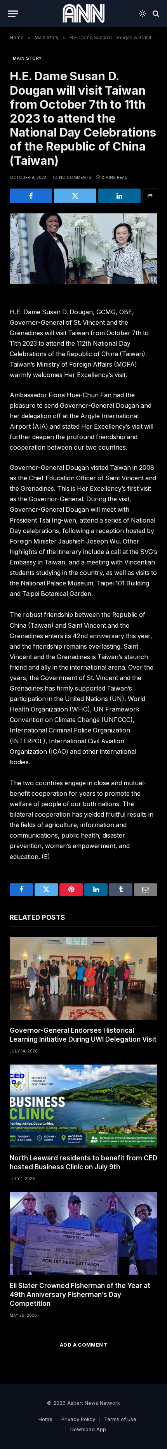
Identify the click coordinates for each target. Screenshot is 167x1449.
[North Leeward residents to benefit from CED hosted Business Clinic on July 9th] (83, 1106)
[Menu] (13, 14)
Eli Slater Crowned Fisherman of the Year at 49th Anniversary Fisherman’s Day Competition (80, 1294)
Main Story (27, 58)
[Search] (155, 14)
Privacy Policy (78, 1419)
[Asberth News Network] (83, 13)
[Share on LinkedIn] (119, 196)
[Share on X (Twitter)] (75, 196)
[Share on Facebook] (31, 196)
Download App (88, 1429)
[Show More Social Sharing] (150, 196)
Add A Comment (83, 1345)
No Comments (75, 177)
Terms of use (120, 1419)
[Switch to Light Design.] (142, 13)
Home (45, 1419)
